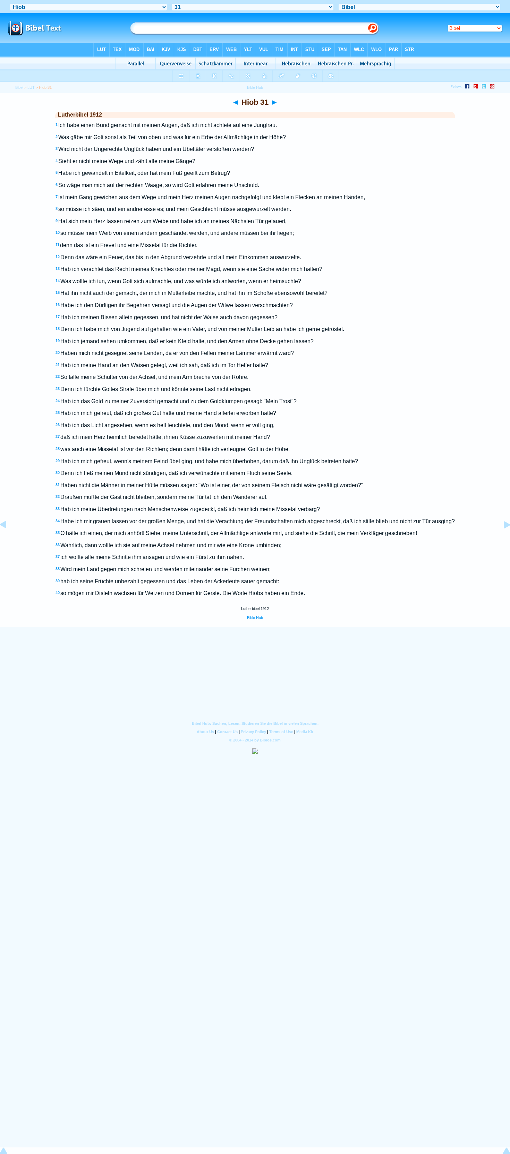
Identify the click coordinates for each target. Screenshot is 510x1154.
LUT (31, 87)
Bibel (19, 87)
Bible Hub (255, 618)
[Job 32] (501, 540)
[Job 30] (8, 540)
